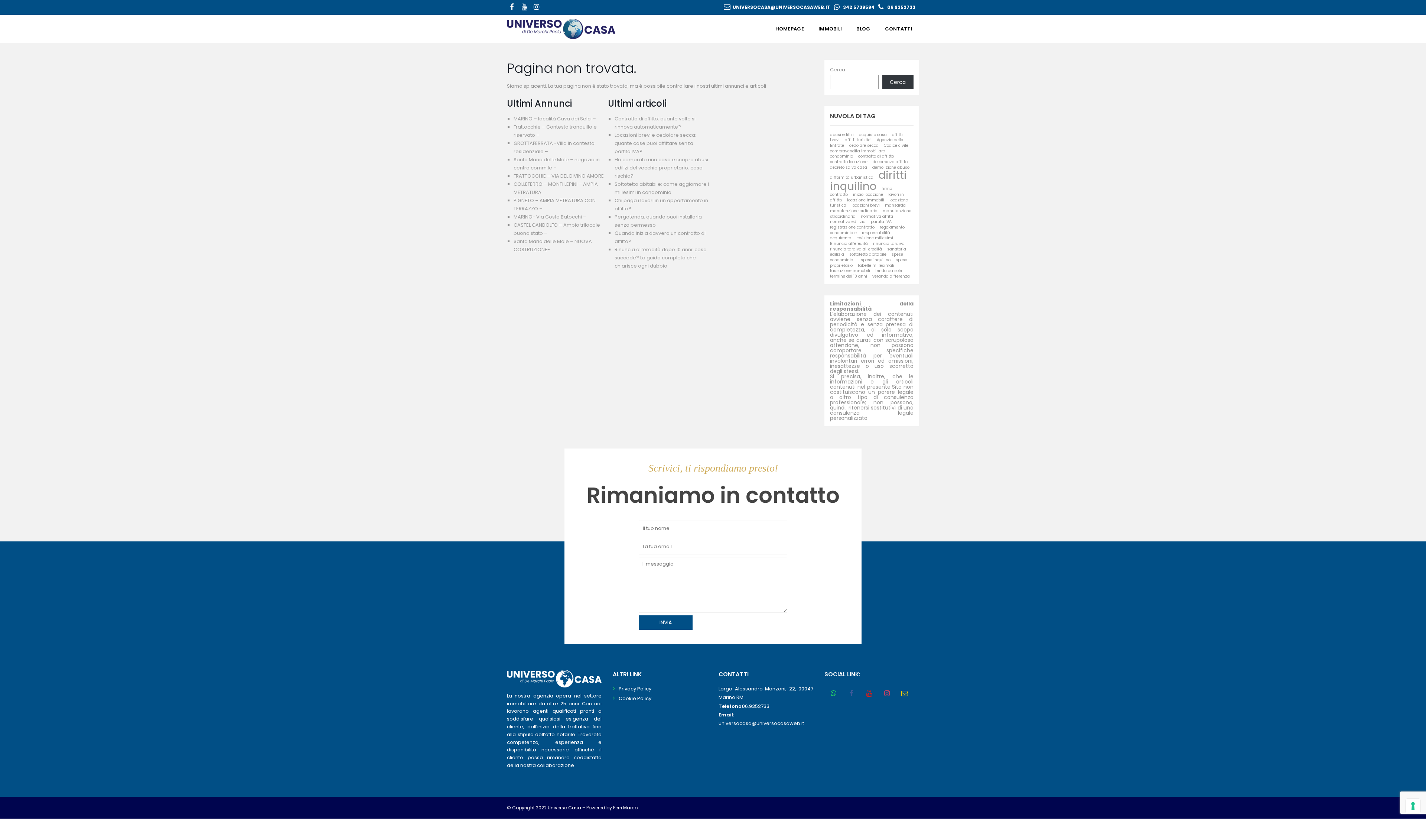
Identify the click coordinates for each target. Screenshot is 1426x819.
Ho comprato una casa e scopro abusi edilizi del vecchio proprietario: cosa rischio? (661, 167)
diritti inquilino (868, 180)
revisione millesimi (874, 238)
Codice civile (896, 145)
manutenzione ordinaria (854, 211)
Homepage (789, 28)
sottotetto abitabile (867, 254)
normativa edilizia (848, 221)
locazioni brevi (866, 205)
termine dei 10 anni (848, 276)
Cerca (837, 69)
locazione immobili (865, 200)
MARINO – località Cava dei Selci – (555, 118)
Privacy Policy (635, 688)
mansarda (895, 205)
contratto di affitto (876, 156)
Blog (863, 28)
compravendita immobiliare (857, 151)
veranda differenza (891, 276)
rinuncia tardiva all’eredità (856, 249)
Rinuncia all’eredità (849, 243)
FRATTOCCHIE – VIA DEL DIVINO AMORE (559, 175)
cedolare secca (864, 145)
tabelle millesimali (876, 265)
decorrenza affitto (890, 162)
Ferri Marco (625, 808)
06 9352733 (901, 7)
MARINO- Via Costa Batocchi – (550, 216)
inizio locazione (868, 194)
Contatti (898, 28)
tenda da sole (888, 270)
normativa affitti (877, 216)
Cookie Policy (635, 698)
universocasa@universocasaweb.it (781, 7)
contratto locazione (848, 162)
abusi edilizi (842, 134)
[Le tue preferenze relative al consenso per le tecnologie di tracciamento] (1413, 806)
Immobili (830, 28)
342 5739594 (859, 7)
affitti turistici (858, 140)
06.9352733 (755, 706)
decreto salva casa (848, 167)
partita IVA (881, 221)
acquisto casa (873, 134)
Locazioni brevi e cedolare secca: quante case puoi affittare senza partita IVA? (655, 143)
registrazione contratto (852, 227)
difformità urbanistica (851, 177)
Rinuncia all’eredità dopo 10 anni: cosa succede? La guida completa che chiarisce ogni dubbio (661, 257)
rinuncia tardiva (889, 243)
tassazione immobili (850, 270)
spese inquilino (876, 260)
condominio (841, 156)
